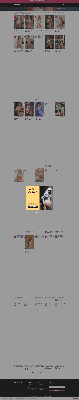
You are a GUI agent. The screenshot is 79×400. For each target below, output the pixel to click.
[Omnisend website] (39, 212)
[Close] (52, 187)
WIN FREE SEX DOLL (33, 206)
